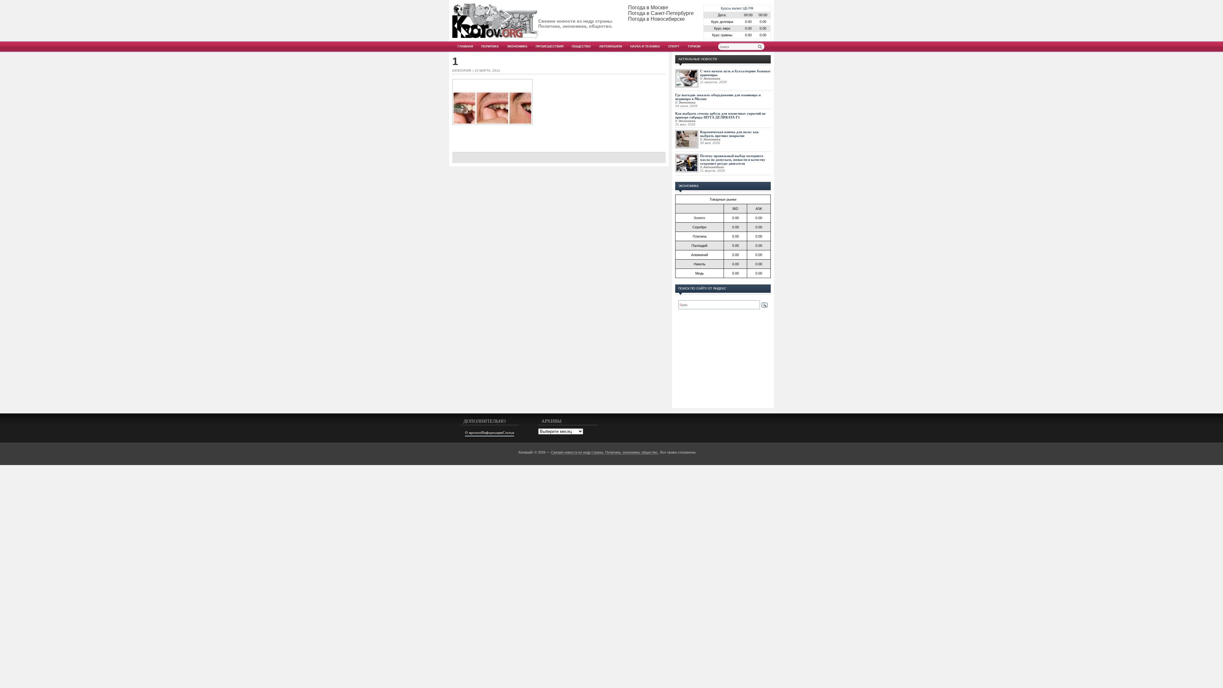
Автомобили (610, 46)
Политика (490, 46)
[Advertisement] (558, 136)
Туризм (694, 46)
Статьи (508, 432)
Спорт (673, 46)
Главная (465, 46)
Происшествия (549, 46)
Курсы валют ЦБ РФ (737, 8)
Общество (581, 46)
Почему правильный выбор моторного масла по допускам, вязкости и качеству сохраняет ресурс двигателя (732, 159)
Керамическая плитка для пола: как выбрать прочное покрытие (729, 134)
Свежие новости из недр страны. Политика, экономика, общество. (604, 452)
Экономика (517, 46)
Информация (492, 432)
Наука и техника (645, 46)
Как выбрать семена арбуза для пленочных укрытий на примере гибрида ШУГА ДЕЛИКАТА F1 (720, 115)
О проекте (473, 432)
